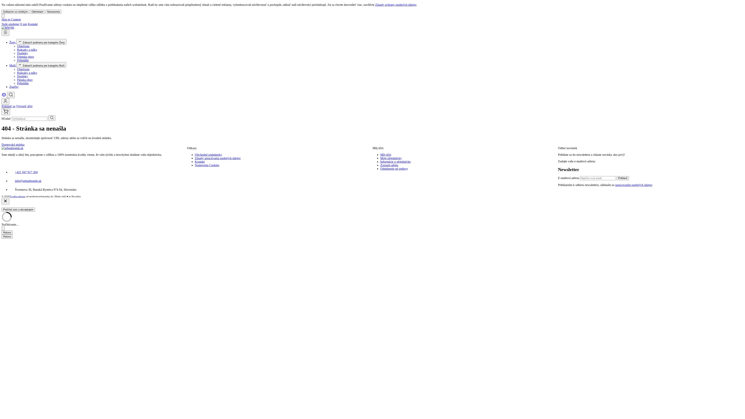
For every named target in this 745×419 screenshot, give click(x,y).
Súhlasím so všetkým (15, 11)
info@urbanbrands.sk (28, 181)
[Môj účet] (5, 101)
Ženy (12, 42)
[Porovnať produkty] (4, 96)
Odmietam (37, 11)
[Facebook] (40, 24)
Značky (14, 86)
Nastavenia (53, 11)
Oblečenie (23, 46)
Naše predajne (10, 24)
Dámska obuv (25, 56)
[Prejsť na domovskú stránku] (8, 27)
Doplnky (22, 53)
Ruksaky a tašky (27, 49)
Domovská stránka (13, 144)
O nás (23, 24)
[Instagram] (45, 24)
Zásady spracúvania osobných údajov (218, 158)
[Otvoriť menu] (5, 32)
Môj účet (385, 154)
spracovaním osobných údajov (633, 185)
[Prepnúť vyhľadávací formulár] (11, 95)
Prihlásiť (622, 178)
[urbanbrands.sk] (12, 148)
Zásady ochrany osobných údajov (395, 4)
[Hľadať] (51, 118)
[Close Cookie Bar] (3, 16)
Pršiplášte (23, 60)
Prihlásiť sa (8, 106)
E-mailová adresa (569, 178)
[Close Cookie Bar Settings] (3, 228)
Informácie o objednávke (395, 161)
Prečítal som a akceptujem (18, 209)
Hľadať (7, 118)
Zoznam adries (389, 165)
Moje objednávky (391, 158)
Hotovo (7, 232)
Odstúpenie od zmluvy (394, 168)
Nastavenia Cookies (207, 165)
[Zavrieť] (5, 201)
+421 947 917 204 (26, 172)
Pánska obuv (25, 79)
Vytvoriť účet (24, 106)
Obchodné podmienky (208, 154)
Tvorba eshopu (17, 196)
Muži (12, 65)
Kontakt (33, 24)
